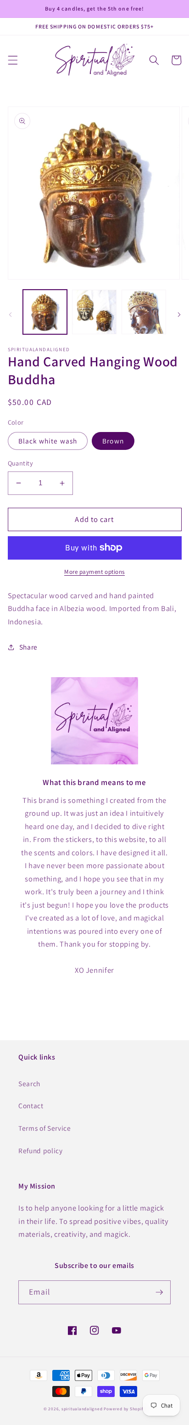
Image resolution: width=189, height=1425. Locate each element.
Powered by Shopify (124, 1409)
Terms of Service (44, 1128)
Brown (113, 440)
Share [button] (28, 646)
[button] (12, 60)
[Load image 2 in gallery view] (94, 312)
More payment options (94, 572)
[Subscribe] (159, 1292)
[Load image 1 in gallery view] (45, 312)
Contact (31, 1105)
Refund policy (40, 1150)
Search (29, 1083)
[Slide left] (10, 314)
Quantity (20, 463)
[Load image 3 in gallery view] (144, 312)
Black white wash (48, 440)
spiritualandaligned (82, 1409)
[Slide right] (179, 314)
